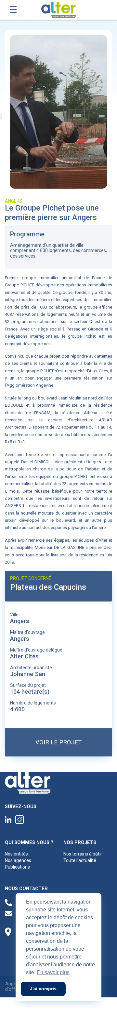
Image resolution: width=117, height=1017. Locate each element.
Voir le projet (58, 742)
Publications (17, 867)
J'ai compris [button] (43, 988)
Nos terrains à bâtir (82, 853)
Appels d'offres (13, 986)
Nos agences (18, 860)
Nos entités (16, 853)
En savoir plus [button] (53, 972)
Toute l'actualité (79, 860)
